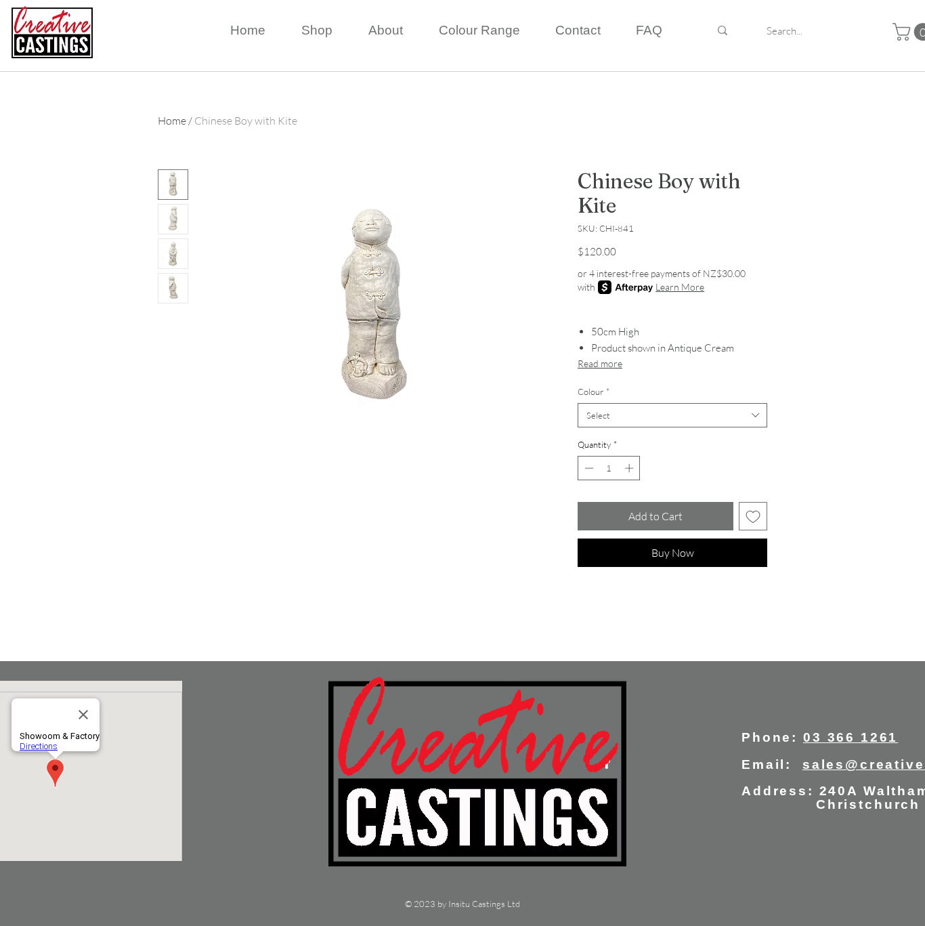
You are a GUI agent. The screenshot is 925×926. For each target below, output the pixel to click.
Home (172, 120)
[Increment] (630, 468)
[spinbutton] (609, 468)
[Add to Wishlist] (753, 516)
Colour (593, 391)
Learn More (679, 287)
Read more (600, 363)
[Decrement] (588, 468)
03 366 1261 (850, 737)
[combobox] (672, 415)
